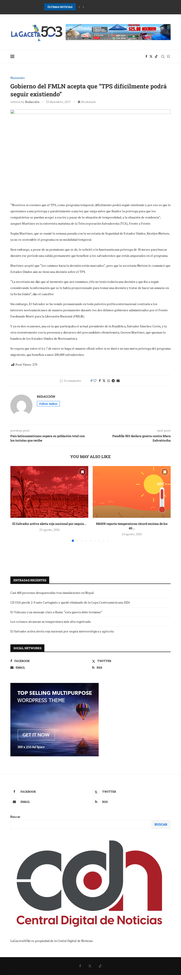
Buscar (15, 817)
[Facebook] (146, 56)
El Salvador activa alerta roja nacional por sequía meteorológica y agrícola (62, 631)
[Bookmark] (168, 56)
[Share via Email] (118, 380)
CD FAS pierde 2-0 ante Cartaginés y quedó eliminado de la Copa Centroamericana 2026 (99, 7)
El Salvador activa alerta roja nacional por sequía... (49, 524)
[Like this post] (94, 380)
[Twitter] (151, 56)
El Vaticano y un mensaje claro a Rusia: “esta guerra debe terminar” (56, 612)
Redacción (32, 102)
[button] (79, 6)
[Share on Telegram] (113, 380)
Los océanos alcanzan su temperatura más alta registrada (50, 621)
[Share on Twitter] (104, 380)
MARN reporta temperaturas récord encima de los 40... (132, 526)
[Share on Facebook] (100, 380)
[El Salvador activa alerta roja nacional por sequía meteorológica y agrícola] (49, 492)
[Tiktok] (156, 56)
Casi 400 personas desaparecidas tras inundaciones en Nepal (52, 593)
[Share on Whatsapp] (108, 380)
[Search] (163, 56)
